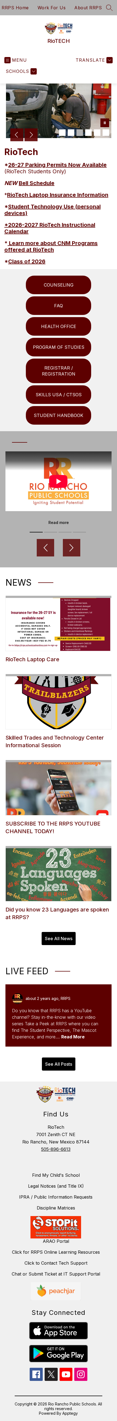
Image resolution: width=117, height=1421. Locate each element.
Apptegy (70, 1413)
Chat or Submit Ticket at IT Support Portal (56, 1274)
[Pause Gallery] (104, 123)
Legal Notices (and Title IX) (56, 1186)
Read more (58, 522)
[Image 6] (106, 132)
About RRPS (88, 7)
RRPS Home (15, 7)
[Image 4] (88, 132)
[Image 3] (79, 132)
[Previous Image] (16, 135)
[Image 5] (97, 132)
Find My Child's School (56, 1175)
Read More (73, 1036)
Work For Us (52, 7)
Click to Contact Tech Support (55, 1263)
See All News (58, 938)
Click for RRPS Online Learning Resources (56, 1252)
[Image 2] (71, 132)
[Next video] (71, 547)
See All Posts (58, 1064)
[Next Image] (31, 135)
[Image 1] (62, 132)
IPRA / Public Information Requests (56, 1197)
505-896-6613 (55, 1149)
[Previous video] (45, 547)
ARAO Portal (56, 1241)
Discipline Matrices (56, 1208)
